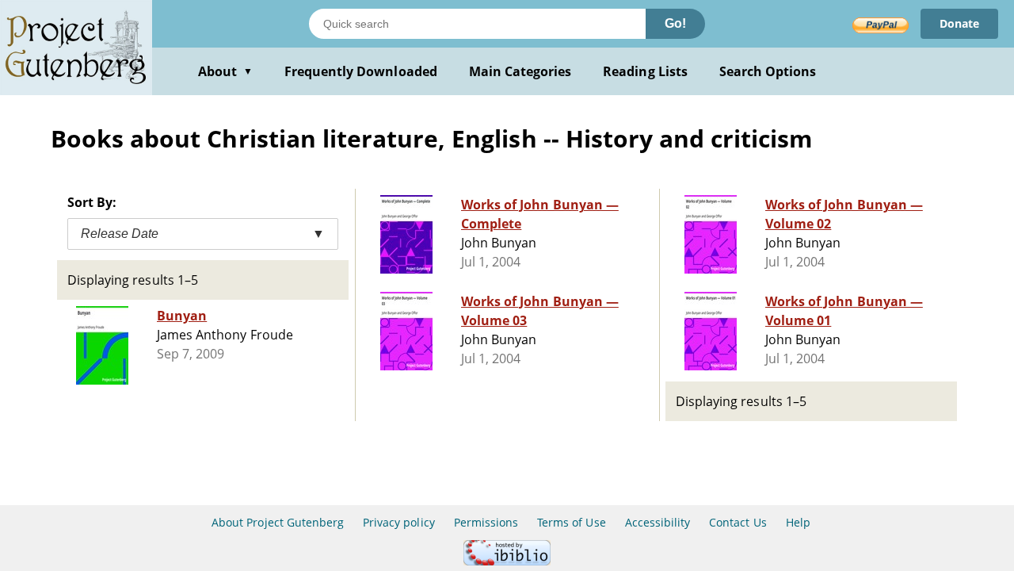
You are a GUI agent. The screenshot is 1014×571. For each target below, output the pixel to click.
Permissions (486, 522)
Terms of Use (571, 522)
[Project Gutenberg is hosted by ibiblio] (507, 561)
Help (798, 522)
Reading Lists (645, 71)
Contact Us (737, 522)
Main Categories (520, 71)
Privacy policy (399, 522)
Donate (959, 23)
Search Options (768, 71)
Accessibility (658, 522)
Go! (675, 23)
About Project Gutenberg (278, 522)
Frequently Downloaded (360, 71)
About (225, 71)
